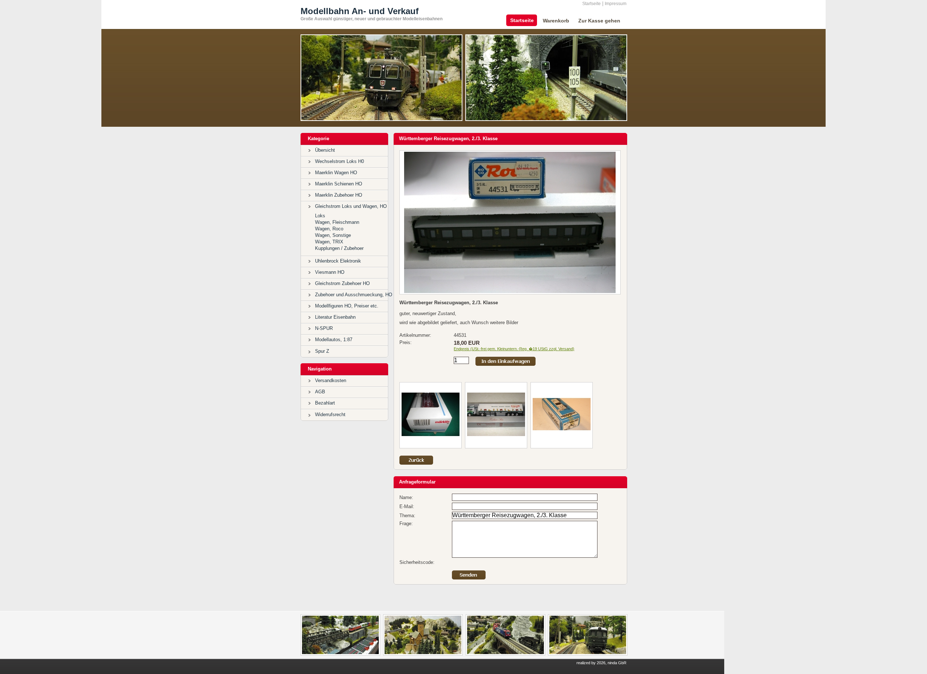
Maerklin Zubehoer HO (338, 195)
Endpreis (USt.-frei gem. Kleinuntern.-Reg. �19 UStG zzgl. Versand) (514, 349)
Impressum (615, 3)
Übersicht (325, 150)
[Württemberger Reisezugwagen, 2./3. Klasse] (510, 291)
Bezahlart (325, 403)
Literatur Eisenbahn (335, 317)
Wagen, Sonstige (333, 235)
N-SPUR (324, 328)
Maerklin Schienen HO (338, 184)
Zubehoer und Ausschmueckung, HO (353, 294)
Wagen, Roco (329, 228)
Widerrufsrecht (330, 414)
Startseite (591, 3)
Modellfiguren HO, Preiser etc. (346, 306)
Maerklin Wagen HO (336, 172)
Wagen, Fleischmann (337, 222)
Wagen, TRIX (329, 241)
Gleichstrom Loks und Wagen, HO (351, 206)
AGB (320, 391)
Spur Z (322, 351)
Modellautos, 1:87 (333, 339)
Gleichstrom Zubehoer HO (342, 283)
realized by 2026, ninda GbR (601, 663)
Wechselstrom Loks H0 (339, 161)
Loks (320, 215)
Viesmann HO (329, 272)
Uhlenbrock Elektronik (338, 261)
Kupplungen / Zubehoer (339, 248)
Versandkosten (330, 380)
